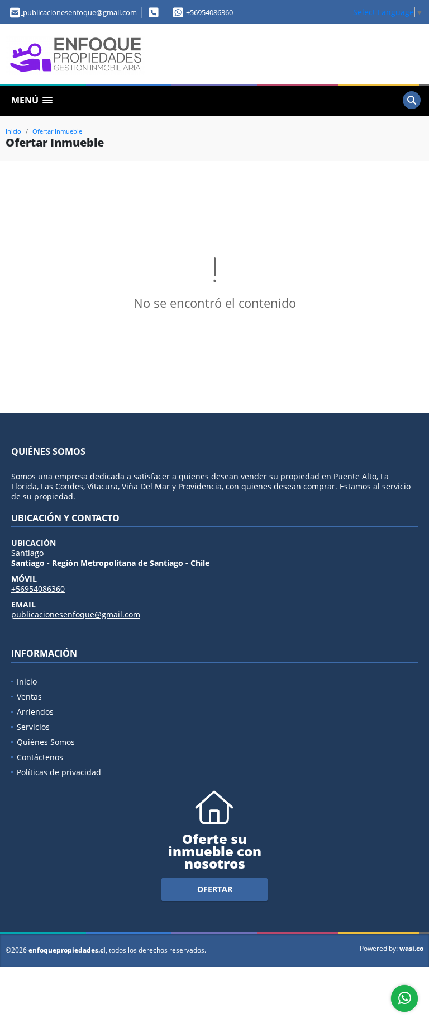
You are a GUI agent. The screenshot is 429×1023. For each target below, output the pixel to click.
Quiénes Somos (46, 742)
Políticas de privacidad (59, 772)
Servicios (33, 727)
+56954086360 (209, 12)
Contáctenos (40, 757)
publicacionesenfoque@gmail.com (75, 614)
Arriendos (35, 711)
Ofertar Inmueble (57, 131)
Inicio (13, 131)
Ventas (29, 696)
